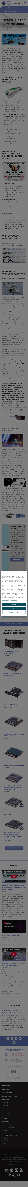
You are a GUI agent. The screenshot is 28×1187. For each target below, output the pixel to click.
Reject (14, 608)
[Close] (25, 573)
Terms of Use (14, 600)
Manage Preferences (14, 612)
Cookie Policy (5, 600)
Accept (14, 604)
